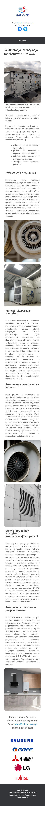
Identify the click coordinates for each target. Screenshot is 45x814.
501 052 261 (25, 25)
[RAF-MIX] (22, 12)
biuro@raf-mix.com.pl (25, 23)
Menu (24, 40)
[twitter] (25, 29)
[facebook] (20, 29)
